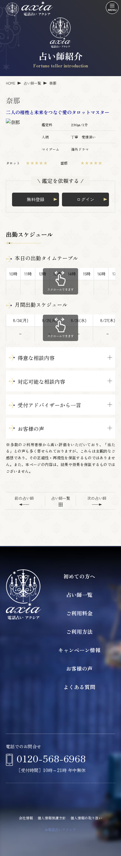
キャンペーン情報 (79, 650)
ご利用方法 (79, 631)
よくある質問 (79, 687)
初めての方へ (79, 576)
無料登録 (35, 199)
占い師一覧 (32, 83)
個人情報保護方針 (52, 817)
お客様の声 (79, 668)
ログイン (85, 199)
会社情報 (26, 817)
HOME (10, 83)
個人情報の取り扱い (86, 817)
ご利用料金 (79, 613)
